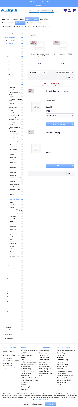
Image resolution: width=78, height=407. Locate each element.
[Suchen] (52, 10)
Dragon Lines (12, 165)
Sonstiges (9, 330)
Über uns (42, 362)
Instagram (60, 362)
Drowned (11, 246)
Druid (10, 249)
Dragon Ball (12, 160)
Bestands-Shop (10, 38)
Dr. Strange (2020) (14, 115)
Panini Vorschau (26, 366)
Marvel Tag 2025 (62, 366)
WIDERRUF (24, 382)
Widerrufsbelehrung (45, 373)
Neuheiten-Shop (10, 34)
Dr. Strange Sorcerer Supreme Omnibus (14, 118)
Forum (59, 385)
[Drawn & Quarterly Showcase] (40, 45)
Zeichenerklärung (44, 366)
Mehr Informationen (41, 399)
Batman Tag (61, 353)
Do (8, 79)
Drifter (10, 234)
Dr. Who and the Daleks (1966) (15, 100)
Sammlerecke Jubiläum (64, 380)
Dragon (11, 152)
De (8, 64)
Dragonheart (12, 172)
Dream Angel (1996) (14, 214)
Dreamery (11, 221)
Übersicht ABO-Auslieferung (26, 374)
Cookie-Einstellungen (27, 355)
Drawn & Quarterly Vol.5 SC (63, 54)
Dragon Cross (12, 162)
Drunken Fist (12, 254)
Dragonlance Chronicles (15, 177)
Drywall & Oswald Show (15, 259)
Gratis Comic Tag (62, 360)
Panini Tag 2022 (62, 373)
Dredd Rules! (12, 226)
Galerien (23, 357)
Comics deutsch (11, 41)
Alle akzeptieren (37, 404)
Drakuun (11, 194)
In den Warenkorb (59, 124)
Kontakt (23, 385)
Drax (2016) (12, 90)
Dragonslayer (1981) (14, 189)
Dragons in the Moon (14, 184)
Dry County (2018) (14, 256)
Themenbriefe (61, 382)
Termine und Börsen (27, 371)
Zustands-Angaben (45, 369)
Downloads (24, 389)
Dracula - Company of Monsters (14, 128)
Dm (9, 74)
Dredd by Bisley (13, 229)
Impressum (42, 378)
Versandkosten (44, 371)
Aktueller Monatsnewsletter (66, 351)
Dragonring (12, 181)
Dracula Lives (12, 131)
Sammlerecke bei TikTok (65, 375)
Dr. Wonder (12, 122)
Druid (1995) (12, 103)
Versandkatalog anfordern (29, 380)
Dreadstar (11, 207)
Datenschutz (43, 353)
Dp (8, 82)
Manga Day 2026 (62, 364)
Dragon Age (12, 154)
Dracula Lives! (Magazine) (16, 138)
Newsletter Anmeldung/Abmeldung (64, 370)
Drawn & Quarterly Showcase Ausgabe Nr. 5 (40, 55)
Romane (8, 327)
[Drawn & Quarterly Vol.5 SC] (63, 45)
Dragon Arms (12, 157)
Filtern (33, 72)
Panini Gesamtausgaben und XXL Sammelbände (29, 363)
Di (8, 67)
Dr (8, 85)
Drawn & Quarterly (14, 199)
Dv (8, 265)
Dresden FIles (12, 232)
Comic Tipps (9, 338)
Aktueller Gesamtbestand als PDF (29, 352)
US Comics (9, 44)
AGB (40, 375)
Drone (10, 239)
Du (8, 263)
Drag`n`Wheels (13, 149)
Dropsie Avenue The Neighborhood (14, 242)
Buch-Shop (8, 334)
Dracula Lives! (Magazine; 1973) (15, 93)
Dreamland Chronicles (15, 224)
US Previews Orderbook (28, 378)
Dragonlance (12, 175)
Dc (8, 61)
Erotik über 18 (43, 355)
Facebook (60, 357)
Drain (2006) (12, 87)
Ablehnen (26, 404)
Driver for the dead (14, 237)
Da (8, 59)
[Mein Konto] (69, 10)
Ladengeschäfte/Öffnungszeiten (44, 359)
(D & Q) (12, 202)
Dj (8, 69)
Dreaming (11, 96)
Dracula (11, 124)
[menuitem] (41, 11)
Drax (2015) (12, 204)
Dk (8, 72)
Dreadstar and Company (15, 210)
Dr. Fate (11, 110)
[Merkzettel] (65, 10)
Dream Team (12, 216)
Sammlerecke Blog (63, 378)
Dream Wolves (12, 219)
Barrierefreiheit (44, 351)
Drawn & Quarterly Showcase (57, 91)
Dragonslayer (12, 187)
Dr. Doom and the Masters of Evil (13, 106)
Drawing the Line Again (15, 197)
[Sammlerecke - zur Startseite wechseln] (9, 11)
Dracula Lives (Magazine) (15, 134)
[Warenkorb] (74, 10)
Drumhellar (12, 251)
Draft (10, 144)
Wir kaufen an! (43, 364)
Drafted (11, 147)
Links (22, 360)
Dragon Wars (12, 167)
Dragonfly (11, 170)
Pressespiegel (25, 387)
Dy (8, 268)
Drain (10, 192)
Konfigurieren (50, 404)
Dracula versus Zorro (14, 142)
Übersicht (49, 107)
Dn (8, 77)
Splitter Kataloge (26, 369)
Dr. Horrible (12, 113)
